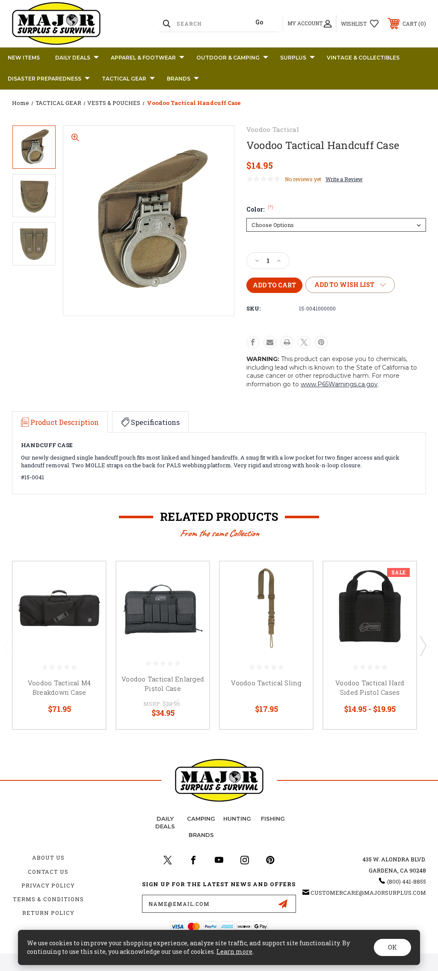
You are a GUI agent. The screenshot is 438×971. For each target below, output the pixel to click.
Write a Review (344, 179)
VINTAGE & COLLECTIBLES (363, 57)
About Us (48, 857)
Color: (259, 209)
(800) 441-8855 (406, 881)
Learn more (234, 951)
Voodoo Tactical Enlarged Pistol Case (162, 684)
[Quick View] (88, 578)
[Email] (269, 342)
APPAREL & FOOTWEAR (143, 57)
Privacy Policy (48, 885)
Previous (7, 645)
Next (422, 645)
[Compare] (88, 619)
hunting (237, 818)
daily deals (165, 822)
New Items (24, 57)
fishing (273, 818)
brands (201, 834)
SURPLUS (293, 57)
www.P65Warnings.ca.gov (339, 384)
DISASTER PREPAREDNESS (44, 78)
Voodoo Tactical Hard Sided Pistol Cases (369, 687)
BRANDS (178, 78)
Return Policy (48, 913)
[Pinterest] (321, 342)
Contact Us (48, 871)
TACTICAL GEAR (124, 78)
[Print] (287, 342)
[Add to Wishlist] (88, 599)
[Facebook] (252, 342)
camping (201, 818)
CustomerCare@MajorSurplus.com (368, 892)
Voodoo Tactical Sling (266, 682)
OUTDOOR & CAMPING (228, 57)
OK (392, 947)
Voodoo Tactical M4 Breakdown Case (59, 687)
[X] (304, 342)
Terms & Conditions (48, 899)
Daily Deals (72, 57)
